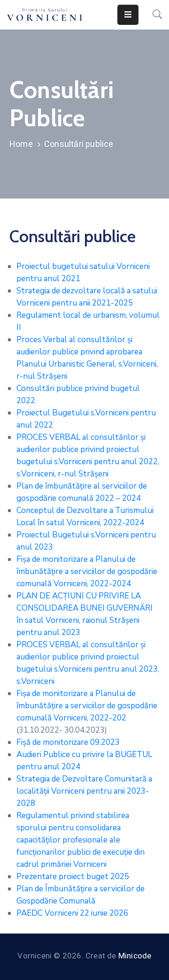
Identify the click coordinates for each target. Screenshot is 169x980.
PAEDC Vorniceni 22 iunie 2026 (72, 913)
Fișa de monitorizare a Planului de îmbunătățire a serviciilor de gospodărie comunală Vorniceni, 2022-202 (86, 705)
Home (21, 144)
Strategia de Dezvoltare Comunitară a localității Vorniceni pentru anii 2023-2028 (84, 791)
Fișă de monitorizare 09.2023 (68, 742)
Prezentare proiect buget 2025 (72, 876)
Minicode (135, 955)
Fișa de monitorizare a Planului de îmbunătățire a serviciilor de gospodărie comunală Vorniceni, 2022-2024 (86, 571)
